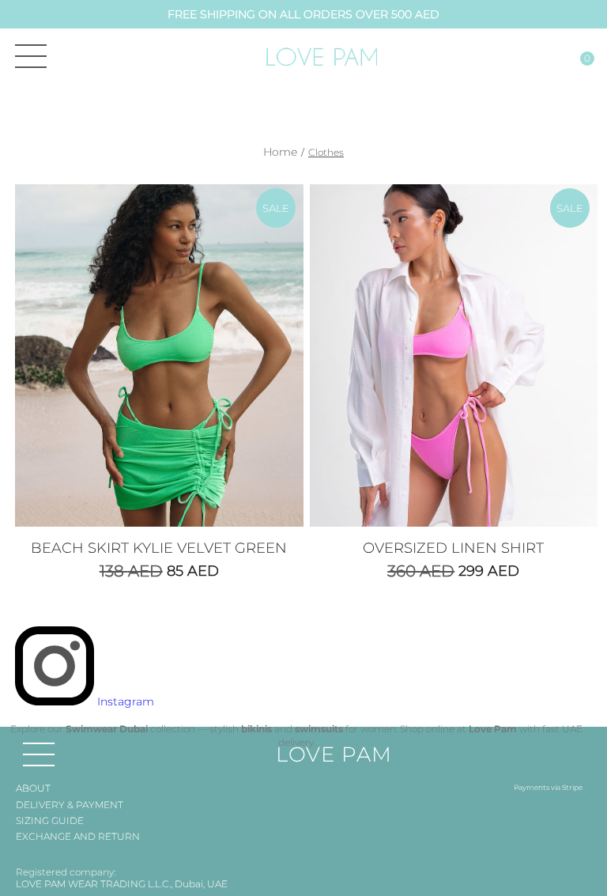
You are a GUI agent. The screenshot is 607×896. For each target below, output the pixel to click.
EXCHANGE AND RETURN (78, 836)
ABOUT (33, 788)
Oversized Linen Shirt (453, 548)
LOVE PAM (334, 754)
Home (280, 152)
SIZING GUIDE (50, 820)
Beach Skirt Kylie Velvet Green (159, 548)
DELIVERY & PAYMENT (69, 805)
